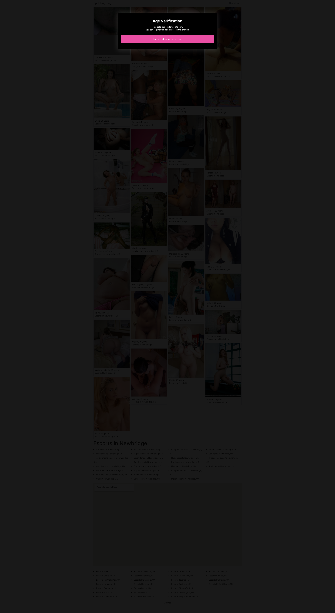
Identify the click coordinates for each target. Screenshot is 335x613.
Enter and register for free (167, 39)
